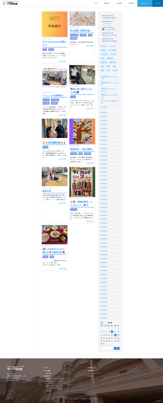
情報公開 (48, 373)
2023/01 (104, 282)
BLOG (158, 3)
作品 (45, 49)
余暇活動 (73, 38)
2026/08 (104, 112)
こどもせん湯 (106, 23)
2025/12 (104, 144)
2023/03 (104, 274)
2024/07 (104, 211)
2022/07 (104, 306)
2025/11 (104, 148)
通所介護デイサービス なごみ (109, 90)
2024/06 (104, 215)
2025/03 (104, 179)
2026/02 (104, 136)
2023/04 (104, 270)
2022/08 (104, 302)
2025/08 (104, 160)
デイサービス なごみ (52, 383)
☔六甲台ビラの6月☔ (109, 35)
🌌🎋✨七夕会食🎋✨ (109, 29)
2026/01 (104, 140)
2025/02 (104, 183)
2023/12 (104, 239)
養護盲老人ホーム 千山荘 (109, 83)
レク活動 (83, 35)
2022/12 (104, 286)
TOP (95, 3)
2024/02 (104, 231)
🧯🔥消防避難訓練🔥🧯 (54, 142)
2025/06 (104, 168)
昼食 (52, 256)
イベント (46, 100)
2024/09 (104, 203)
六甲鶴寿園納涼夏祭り (109, 17)
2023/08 (104, 254)
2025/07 (104, 164)
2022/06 (104, 310)
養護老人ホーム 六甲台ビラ (85, 67)
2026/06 (104, 120)
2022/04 (104, 317)
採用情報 (131, 3)
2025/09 (104, 156)
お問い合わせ (145, 3)
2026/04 (104, 128)
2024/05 (104, 219)
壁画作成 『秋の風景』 (82, 149)
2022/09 (104, 298)
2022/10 (104, 294)
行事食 (45, 256)
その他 (51, 49)
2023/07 (104, 258)
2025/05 (104, 171)
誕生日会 (47, 191)
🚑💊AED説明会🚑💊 (109, 41)
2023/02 (104, 278)
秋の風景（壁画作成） (81, 30)
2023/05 (104, 266)
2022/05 (104, 314)
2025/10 (104, 152)
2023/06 (104, 262)
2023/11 (104, 243)
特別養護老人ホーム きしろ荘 (57, 169)
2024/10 (104, 199)
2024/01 (104, 235)
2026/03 (104, 132)
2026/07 (104, 116)
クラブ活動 (74, 35)
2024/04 (104, 223)
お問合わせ (92, 368)
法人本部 (104, 107)
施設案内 (107, 3)
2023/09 (104, 250)
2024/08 (104, 207)
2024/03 (104, 227)
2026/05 (104, 124)
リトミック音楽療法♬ (53, 95)
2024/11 (104, 195)
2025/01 (104, 187)
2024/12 (104, 191)
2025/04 (104, 175)
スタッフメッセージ (95, 373)
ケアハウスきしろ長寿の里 (109, 102)
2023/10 (104, 246)
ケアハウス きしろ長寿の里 (54, 388)
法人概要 (119, 3)
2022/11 (104, 290)
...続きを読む (62, 61)
